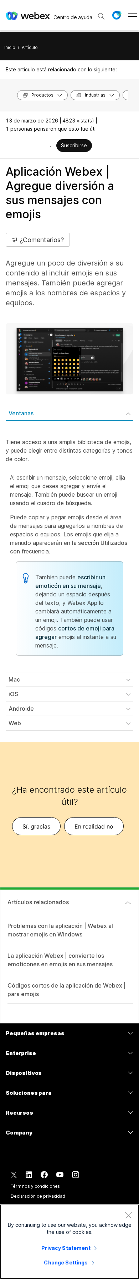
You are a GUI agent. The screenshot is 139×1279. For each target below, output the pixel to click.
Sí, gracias (36, 826)
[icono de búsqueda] (101, 16)
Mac (14, 679)
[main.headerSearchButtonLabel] (101, 14)
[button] (116, 15)
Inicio (9, 47)
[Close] (128, 1215)
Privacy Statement (65, 1248)
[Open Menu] (132, 15)
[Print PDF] (50, 146)
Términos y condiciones (35, 1186)
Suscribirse (74, 145)
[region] (69, 1241)
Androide (21, 708)
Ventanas (21, 413)
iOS (13, 694)
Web (15, 723)
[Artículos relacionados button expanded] (128, 902)
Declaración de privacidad (38, 1196)
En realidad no (93, 826)
